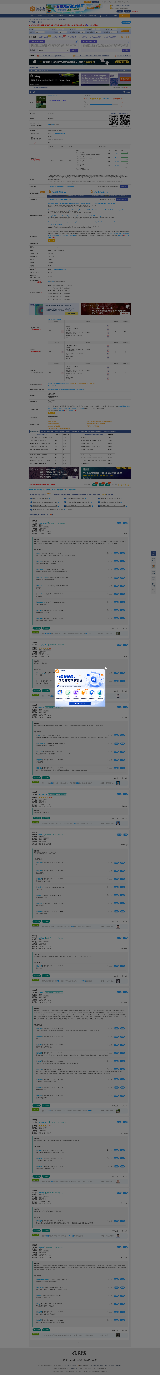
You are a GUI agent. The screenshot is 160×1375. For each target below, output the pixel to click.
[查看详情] (80, 687)
